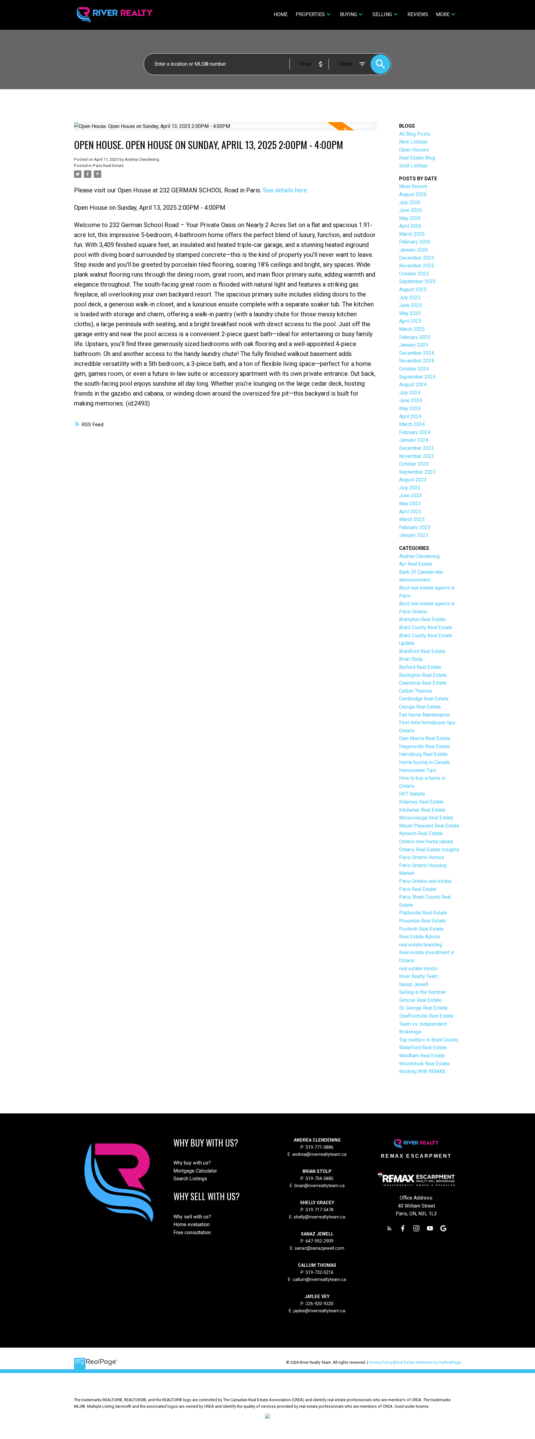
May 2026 (410, 218)
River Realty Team (418, 976)
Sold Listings (413, 166)
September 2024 (417, 377)
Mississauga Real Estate (426, 818)
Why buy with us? (192, 1163)
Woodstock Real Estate (424, 1064)
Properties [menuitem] (310, 14)
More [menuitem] (443, 14)
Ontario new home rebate (426, 842)
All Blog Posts (414, 134)
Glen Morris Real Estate (424, 738)
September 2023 (417, 472)
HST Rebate (412, 794)
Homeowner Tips (417, 770)
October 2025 (414, 274)
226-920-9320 (319, 1303)
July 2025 (409, 298)
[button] (389, 1228)
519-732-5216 (319, 1272)
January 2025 (413, 345)
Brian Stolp (411, 659)
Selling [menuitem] (382, 14)
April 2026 (410, 226)
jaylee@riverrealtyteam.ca (319, 1311)
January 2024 (413, 440)
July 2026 (409, 202)
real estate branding (420, 945)
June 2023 (410, 495)
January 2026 (413, 250)
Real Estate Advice (419, 937)
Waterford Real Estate (423, 1048)
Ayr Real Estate (415, 564)
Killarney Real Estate (421, 802)
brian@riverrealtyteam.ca (319, 1185)
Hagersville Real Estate (424, 746)
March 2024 (412, 424)
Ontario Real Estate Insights (429, 850)
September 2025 (417, 281)
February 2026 (414, 242)
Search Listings (190, 1179)
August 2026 (413, 194)
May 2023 (410, 504)
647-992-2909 (319, 1241)
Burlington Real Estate (423, 675)
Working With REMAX (422, 1071)
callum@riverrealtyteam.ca (319, 1279)
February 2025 (414, 337)
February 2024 (414, 432)
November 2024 (416, 361)
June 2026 (410, 210)
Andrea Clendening (419, 556)
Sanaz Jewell (413, 984)
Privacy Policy (381, 1362)
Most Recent (413, 186)
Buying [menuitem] (348, 14)
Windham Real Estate (422, 1056)
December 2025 (416, 258)
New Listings (413, 142)
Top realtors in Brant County (429, 1040)
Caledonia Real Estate (422, 683)
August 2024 (413, 385)
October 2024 (414, 369)
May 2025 (410, 313)
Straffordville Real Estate (426, 1016)
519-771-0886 (319, 1147)
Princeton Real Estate (422, 921)
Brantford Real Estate (422, 651)
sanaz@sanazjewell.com (319, 1248)
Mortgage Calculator (195, 1171)
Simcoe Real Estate (420, 1000)
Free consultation (192, 1232)
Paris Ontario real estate (425, 881)
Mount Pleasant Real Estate (429, 826)
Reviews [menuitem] (417, 14)
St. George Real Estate (423, 1008)
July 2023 (409, 488)
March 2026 (412, 234)
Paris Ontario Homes (421, 857)
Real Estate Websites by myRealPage (428, 1362)
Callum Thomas (415, 691)
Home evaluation (191, 1224)
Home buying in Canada (424, 762)
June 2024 (410, 400)
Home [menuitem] (281, 14)
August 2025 (413, 289)
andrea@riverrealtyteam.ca (319, 1154)
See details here (285, 190)
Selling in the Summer (422, 992)
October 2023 (414, 464)
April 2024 (410, 416)
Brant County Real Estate (425, 627)
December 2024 (416, 353)
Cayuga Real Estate (420, 707)
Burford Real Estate (420, 667)
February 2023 (414, 527)
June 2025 (410, 305)
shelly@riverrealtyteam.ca (319, 1217)
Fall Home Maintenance (424, 715)
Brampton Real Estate (422, 619)
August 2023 (413, 480)
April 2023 (410, 512)
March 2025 (412, 329)
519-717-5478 (318, 1210)
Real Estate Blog (417, 158)
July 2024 (409, 393)
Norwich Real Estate (421, 833)
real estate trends (418, 969)
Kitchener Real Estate (422, 810)
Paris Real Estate (108, 165)
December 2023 (416, 448)
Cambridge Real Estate (424, 699)
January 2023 (413, 535)
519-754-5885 (319, 1178)
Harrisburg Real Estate (423, 754)
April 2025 (410, 321)
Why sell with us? (192, 1217)
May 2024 (410, 408)
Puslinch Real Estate (421, 929)
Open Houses (414, 150)
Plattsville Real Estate (423, 913)
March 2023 (412, 519)
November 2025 (416, 266)
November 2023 (416, 456)
